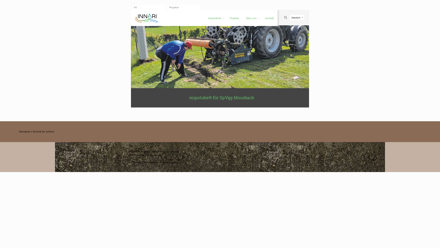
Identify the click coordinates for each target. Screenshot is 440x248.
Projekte (174, 7)
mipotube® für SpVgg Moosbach (221, 97)
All (135, 7)
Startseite (24, 131)
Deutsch (296, 17)
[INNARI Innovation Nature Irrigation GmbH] (146, 18)
